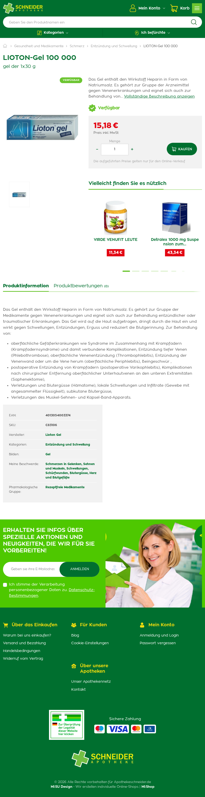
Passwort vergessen (158, 643)
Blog (75, 635)
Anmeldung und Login (159, 635)
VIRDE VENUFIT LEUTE (116, 240)
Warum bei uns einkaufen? (27, 635)
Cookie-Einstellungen (90, 643)
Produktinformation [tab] (26, 286)
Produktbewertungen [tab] (81, 286)
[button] (52, 33)
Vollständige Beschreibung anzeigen (159, 96)
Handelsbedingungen (21, 651)
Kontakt (78, 689)
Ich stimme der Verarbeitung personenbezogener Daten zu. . (52, 590)
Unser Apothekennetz (91, 681)
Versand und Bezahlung (24, 643)
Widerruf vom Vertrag (23, 658)
